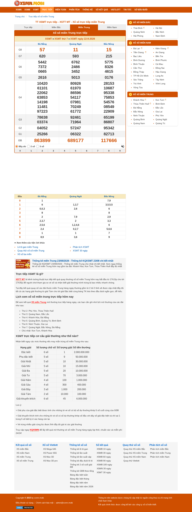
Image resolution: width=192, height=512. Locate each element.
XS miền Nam (23, 453)
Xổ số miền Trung (143, 94)
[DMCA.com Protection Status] (25, 507)
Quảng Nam (139, 123)
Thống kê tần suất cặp (80, 457)
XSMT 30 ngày (80, 250)
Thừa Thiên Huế (141, 104)
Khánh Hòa (138, 100)
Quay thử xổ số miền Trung (30, 250)
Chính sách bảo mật (44, 503)
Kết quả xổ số (24, 445)
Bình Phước (161, 60)
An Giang (160, 52)
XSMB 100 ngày (104, 464)
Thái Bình (137, 28)
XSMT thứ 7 (61, 39)
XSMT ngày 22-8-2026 (82, 39)
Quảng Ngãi (75, 44)
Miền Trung (84, 27)
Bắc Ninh (160, 32)
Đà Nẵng (42, 44)
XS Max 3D (48, 457)
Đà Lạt (136, 48)
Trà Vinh (137, 83)
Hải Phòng (138, 36)
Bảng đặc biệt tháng (79, 478)
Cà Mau (159, 64)
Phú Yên (160, 115)
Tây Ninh (160, 79)
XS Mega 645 (49, 449)
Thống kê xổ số (78, 445)
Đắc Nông (109, 44)
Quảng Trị (160, 123)
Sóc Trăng (138, 79)
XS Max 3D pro (50, 460)
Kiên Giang (161, 48)
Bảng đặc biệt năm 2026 (81, 486)
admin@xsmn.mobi (64, 503)
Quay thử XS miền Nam (134, 457)
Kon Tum (160, 100)
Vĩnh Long (160, 83)
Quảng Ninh (139, 32)
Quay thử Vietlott (131, 460)
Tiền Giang (138, 52)
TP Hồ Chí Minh (140, 76)
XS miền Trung (23, 457)
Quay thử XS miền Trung (135, 453)
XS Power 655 (50, 453)
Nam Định (160, 36)
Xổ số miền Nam (142, 43)
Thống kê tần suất (78, 453)
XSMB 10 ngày (104, 449)
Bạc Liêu (137, 56)
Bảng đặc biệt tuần (79, 475)
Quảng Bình (139, 119)
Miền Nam (112, 27)
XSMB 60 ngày (104, 457)
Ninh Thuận (138, 115)
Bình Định (160, 104)
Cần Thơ (137, 68)
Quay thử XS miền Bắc (134, 449)
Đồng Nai (160, 68)
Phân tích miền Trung (160, 453)
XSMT (48, 39)
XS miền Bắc (22, 449)
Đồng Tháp (138, 72)
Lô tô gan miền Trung (27, 247)
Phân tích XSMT (81, 247)
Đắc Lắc (159, 108)
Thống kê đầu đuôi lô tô (81, 460)
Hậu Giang (161, 72)
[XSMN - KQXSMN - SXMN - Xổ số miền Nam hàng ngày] (29, 3)
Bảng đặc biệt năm (79, 482)
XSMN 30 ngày (104, 468)
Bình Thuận (138, 64)
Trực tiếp (28, 27)
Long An (159, 76)
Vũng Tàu (138, 87)
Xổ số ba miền (24, 254)
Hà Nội (159, 28)
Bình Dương (139, 60)
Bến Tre (159, 56)
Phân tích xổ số (158, 445)
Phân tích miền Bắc (159, 449)
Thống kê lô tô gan (79, 449)
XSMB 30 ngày (104, 453)
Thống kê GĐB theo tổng (82, 471)
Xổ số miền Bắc (142, 22)
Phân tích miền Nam (160, 457)
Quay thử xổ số (131, 445)
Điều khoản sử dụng (24, 503)
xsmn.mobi (39, 498)
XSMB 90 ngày (104, 460)
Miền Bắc (56, 27)
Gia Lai (159, 111)
